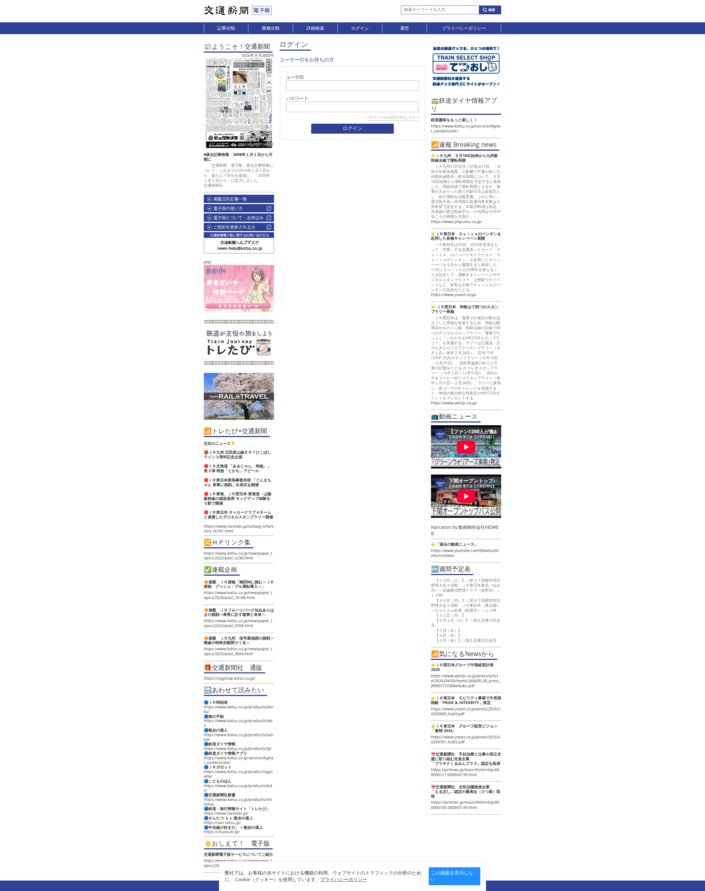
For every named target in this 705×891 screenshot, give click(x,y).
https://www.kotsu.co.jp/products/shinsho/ (238, 802)
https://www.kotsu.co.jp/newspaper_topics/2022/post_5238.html (238, 555)
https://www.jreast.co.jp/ (453, 294)
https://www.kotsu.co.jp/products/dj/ (238, 748)
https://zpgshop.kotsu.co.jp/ (229, 678)
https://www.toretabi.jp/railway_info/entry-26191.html (239, 528)
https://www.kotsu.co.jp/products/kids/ (238, 788)
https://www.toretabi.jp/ (226, 813)
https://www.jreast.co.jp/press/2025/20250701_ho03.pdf (465, 739)
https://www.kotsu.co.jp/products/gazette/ (238, 774)
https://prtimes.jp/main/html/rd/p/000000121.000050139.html (465, 772)
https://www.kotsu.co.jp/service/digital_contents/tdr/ (238, 760)
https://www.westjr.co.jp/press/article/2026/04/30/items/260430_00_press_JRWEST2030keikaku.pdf (466, 680)
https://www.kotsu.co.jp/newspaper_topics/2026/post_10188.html (238, 595)
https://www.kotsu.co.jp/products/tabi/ (238, 723)
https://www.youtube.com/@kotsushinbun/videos (465, 553)
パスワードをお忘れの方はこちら (391, 117)
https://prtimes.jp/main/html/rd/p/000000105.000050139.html (465, 805)
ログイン (352, 128)
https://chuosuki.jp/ (222, 831)
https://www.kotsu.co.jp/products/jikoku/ (238, 709)
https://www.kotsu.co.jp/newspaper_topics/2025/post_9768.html (238, 623)
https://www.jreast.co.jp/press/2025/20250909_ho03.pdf (465, 711)
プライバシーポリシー (343, 879)
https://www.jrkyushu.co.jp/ (456, 221)
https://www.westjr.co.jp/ (454, 402)
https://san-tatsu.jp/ (222, 822)
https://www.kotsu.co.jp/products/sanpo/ (238, 737)
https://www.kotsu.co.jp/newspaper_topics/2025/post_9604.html (238, 651)
